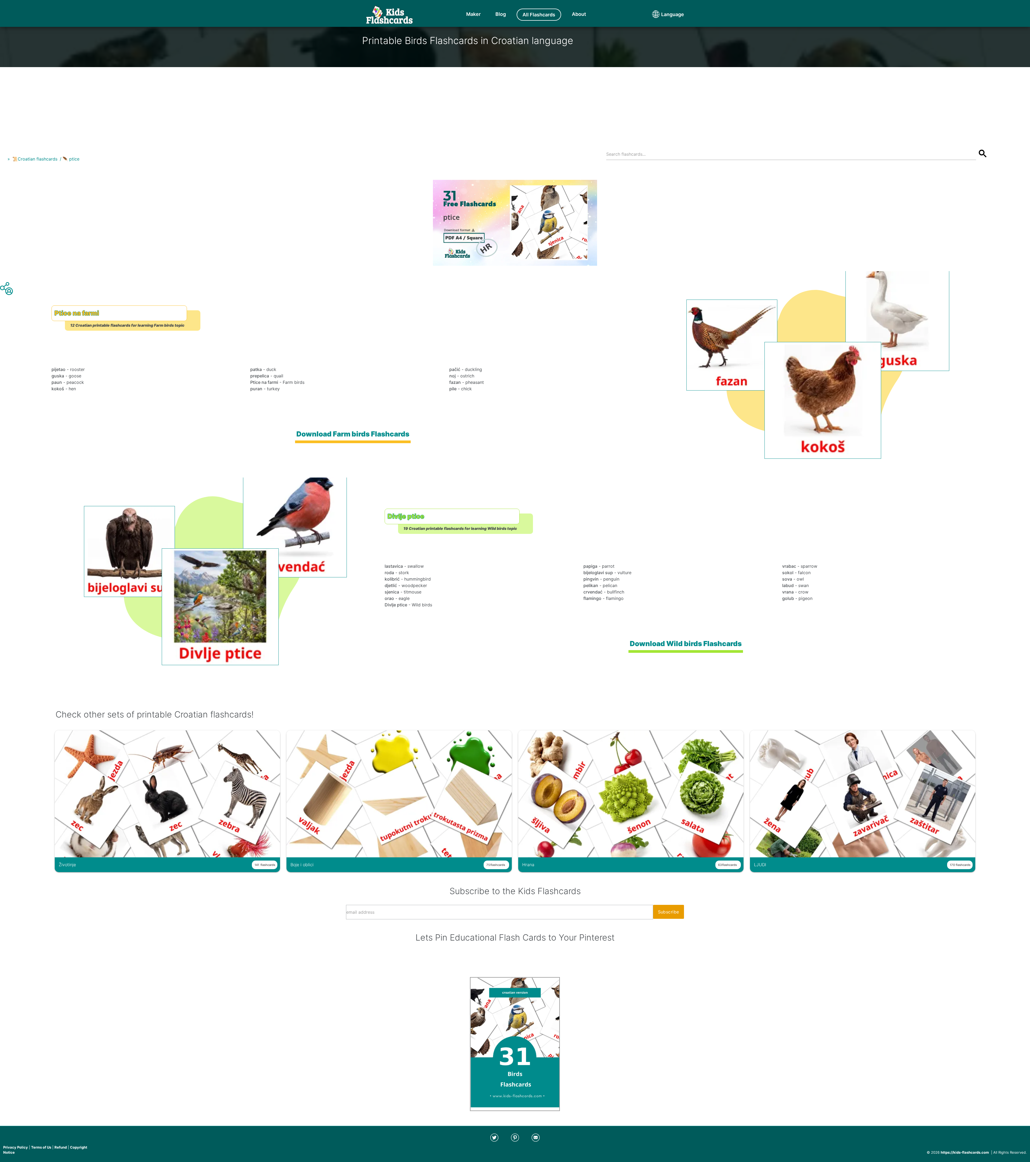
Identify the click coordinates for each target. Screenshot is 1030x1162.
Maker (473, 14)
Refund (60, 1147)
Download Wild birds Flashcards (686, 643)
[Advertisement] (515, 104)
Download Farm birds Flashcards (352, 434)
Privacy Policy (15, 1147)
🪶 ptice (70, 159)
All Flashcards (539, 14)
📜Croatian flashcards (34, 159)
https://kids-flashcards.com (965, 1152)
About (579, 14)
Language (662, 14)
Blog (500, 14)
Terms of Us (41, 1147)
